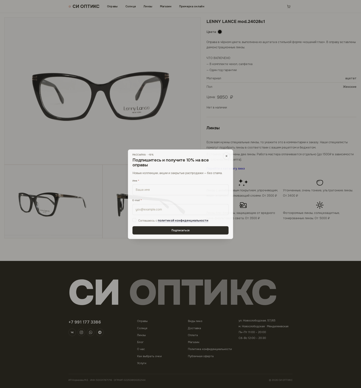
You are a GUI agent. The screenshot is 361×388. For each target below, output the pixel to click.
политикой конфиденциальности (183, 220)
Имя (134, 180)
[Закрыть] (226, 155)
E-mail (136, 200)
